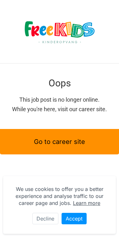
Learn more (86, 203)
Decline (45, 218)
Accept (74, 218)
